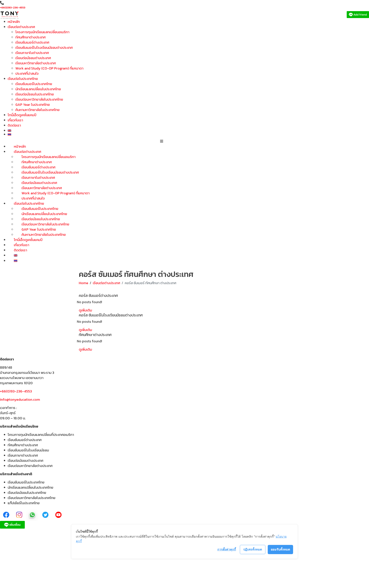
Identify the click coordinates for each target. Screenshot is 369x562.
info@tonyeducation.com (20, 399)
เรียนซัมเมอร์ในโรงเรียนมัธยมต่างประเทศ (44, 47)
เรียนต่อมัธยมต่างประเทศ (33, 57)
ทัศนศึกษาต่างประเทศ (30, 37)
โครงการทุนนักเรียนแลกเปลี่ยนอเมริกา (42, 32)
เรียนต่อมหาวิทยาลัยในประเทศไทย (39, 99)
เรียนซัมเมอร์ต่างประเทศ (32, 42)
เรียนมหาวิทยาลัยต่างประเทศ (35, 63)
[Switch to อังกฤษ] (165, 130)
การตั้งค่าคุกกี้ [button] (226, 549)
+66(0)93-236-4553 (12, 8)
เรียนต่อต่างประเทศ (21, 26)
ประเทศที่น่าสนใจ (27, 73)
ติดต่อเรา (14, 125)
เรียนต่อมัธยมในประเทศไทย (34, 94)
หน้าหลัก (14, 21)
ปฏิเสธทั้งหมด (252, 549)
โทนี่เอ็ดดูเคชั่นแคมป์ (22, 115)
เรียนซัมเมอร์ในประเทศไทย (33, 83)
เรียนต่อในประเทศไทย (23, 78)
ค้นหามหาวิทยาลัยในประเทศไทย (37, 109)
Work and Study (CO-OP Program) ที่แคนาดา (49, 68)
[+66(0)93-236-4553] (2, 3)
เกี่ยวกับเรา (15, 120)
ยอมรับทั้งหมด (280, 549)
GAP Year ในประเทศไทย (32, 104)
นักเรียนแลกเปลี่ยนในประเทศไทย (38, 89)
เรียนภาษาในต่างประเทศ (32, 52)
